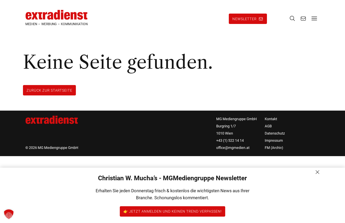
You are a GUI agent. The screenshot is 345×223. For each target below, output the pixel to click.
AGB (268, 126)
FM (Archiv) (274, 148)
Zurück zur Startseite (49, 90)
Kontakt (271, 119)
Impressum (274, 140)
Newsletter (244, 18)
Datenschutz (275, 133)
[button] (9, 214)
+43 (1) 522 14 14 (230, 140)
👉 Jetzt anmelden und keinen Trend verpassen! (172, 211)
